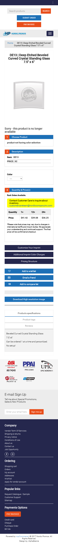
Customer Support (13, 497)
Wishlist (8, 479)
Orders (8, 469)
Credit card (9, 520)
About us (8, 443)
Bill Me (8, 529)
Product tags (29, 319)
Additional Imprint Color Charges (29, 254)
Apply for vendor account (15, 482)
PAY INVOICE (29, 24)
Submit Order (29, 18)
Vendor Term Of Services (15, 431)
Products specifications (29, 313)
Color (9, 174)
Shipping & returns (13, 434)
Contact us (9, 446)
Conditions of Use (12, 440)
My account (10, 472)
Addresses (9, 475)
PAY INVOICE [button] (12, 514)
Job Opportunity (11, 449)
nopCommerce (22, 536)
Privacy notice (11, 437)
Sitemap (8, 500)
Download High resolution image (29, 299)
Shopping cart (11, 466)
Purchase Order (11, 526)
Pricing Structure (29, 261)
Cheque (8, 523)
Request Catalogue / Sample (17, 494)
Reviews (29, 326)
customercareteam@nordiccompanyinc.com (30, 205)
